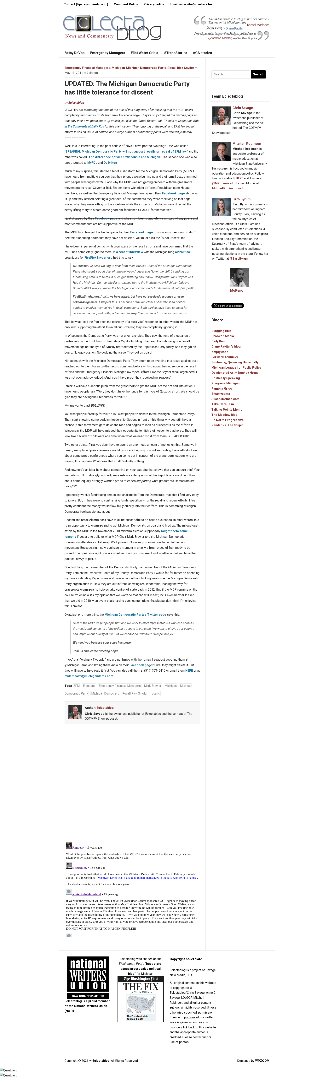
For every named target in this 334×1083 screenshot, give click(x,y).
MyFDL (92, 163)
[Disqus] (132, 784)
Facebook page (173, 193)
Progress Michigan (225, 383)
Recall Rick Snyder (180, 68)
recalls (155, 693)
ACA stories (202, 53)
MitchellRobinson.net (227, 188)
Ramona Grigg (221, 388)
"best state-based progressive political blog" (141, 968)
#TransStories (175, 53)
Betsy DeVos (74, 53)
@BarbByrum (239, 258)
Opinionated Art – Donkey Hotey (234, 373)
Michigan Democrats (105, 693)
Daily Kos (110, 163)
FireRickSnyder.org (98, 257)
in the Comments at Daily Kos (84, 126)
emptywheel (220, 352)
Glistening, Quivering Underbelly (234, 362)
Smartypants (220, 394)
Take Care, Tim (222, 404)
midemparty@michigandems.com (89, 676)
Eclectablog (76, 103)
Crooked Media (222, 336)
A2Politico (182, 252)
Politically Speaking (225, 378)
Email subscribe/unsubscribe (191, 4)
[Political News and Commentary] (112, 27)
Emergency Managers (107, 53)
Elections (89, 686)
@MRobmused (222, 183)
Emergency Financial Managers (87, 68)
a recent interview (129, 252)
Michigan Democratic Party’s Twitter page (135, 614)
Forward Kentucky (224, 357)
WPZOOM (262, 1061)
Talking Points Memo (226, 409)
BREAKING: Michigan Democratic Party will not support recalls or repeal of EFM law (126, 151)
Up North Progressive (227, 420)
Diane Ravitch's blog (226, 346)
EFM (76, 686)
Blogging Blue (221, 331)
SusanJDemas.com (225, 399)
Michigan (118, 68)
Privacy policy (154, 4)
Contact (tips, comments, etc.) (86, 4)
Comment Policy (126, 4)
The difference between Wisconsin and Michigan (124, 157)
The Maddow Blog (224, 415)
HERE (189, 670)
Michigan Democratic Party (146, 68)
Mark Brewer (152, 686)
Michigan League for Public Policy (236, 367)
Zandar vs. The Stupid (227, 425)
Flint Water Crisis (144, 53)
